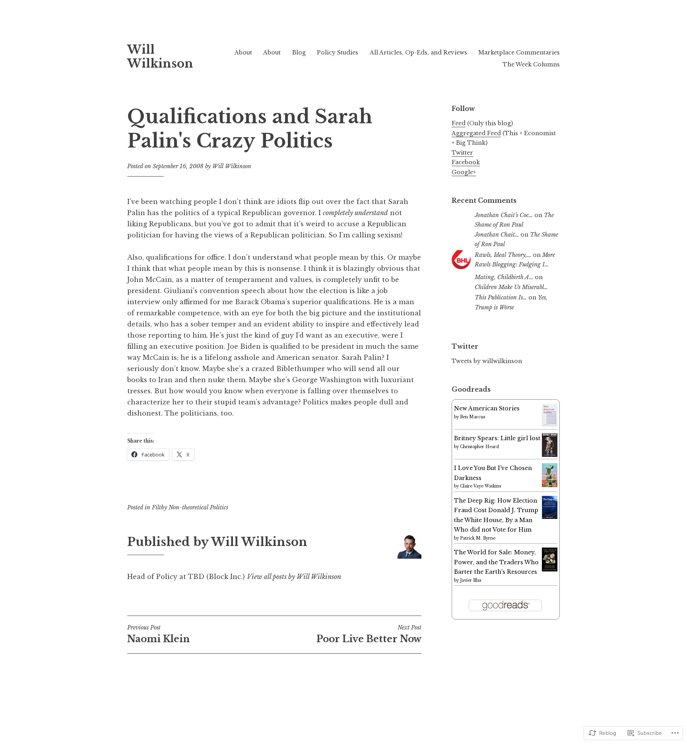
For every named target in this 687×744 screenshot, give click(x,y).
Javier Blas (470, 580)
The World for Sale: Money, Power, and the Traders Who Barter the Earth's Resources (496, 562)
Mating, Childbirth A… (504, 277)
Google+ (464, 172)
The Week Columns (531, 64)
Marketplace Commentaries (519, 52)
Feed (459, 123)
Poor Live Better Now (368, 634)
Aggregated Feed (476, 133)
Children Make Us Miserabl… (511, 287)
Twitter (462, 152)
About (243, 52)
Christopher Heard (479, 446)
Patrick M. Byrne (477, 538)
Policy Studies (337, 52)
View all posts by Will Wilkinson (294, 577)
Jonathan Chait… (497, 234)
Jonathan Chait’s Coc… (504, 215)
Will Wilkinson (160, 57)
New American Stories (487, 408)
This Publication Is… (501, 297)
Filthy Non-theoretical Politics (190, 507)
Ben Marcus (472, 417)
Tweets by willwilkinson (487, 361)
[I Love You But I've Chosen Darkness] (549, 485)
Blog (299, 52)
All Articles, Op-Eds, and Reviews (418, 52)
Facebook (466, 162)
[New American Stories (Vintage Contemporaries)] (549, 424)
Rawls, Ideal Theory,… (503, 254)
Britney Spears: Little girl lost (497, 438)
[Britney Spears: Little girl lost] (549, 454)
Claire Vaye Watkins (480, 486)
